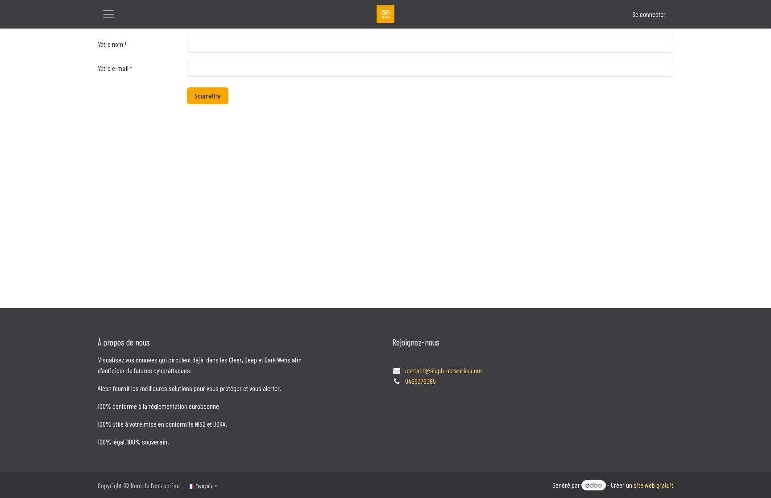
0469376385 (420, 381)
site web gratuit (653, 485)
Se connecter (649, 14)
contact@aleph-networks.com (443, 370)
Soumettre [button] (208, 95)
